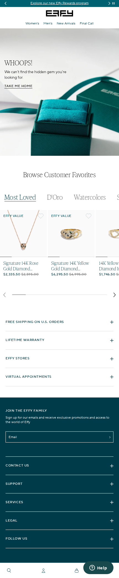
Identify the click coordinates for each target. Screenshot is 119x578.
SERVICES (14, 502)
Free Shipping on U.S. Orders (35, 322)
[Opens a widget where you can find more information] (98, 568)
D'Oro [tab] (55, 197)
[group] (59, 3)
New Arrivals (66, 23)
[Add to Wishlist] (40, 216)
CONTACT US (17, 465)
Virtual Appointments (28, 377)
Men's (47, 23)
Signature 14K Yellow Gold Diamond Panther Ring (70, 265)
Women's (32, 23)
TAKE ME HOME (18, 86)
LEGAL (11, 520)
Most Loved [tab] (20, 197)
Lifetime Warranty (25, 340)
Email (13, 437)
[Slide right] (114, 294)
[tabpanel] (59, 255)
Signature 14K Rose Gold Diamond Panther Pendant (20, 265)
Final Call (87, 23)
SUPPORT (14, 484)
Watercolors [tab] (90, 197)
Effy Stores (18, 358)
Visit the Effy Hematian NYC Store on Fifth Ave (60, 3)
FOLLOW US (16, 539)
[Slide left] (4, 294)
